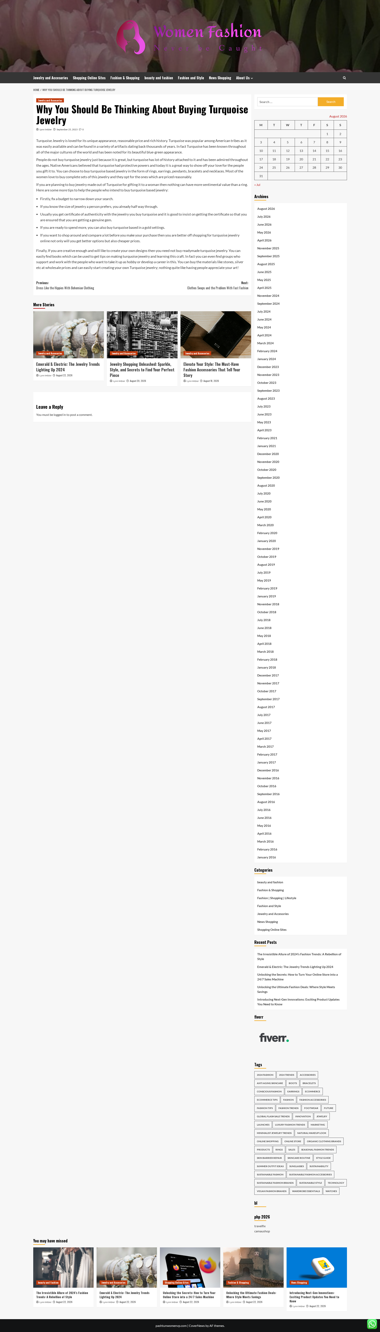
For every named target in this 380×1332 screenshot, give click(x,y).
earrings (293, 1091)
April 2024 (264, 335)
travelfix (260, 1226)
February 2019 (267, 588)
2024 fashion (265, 1074)
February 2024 (267, 351)
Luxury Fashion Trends (290, 1124)
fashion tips (265, 1108)
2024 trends (286, 1074)
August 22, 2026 (64, 375)
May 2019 (264, 580)
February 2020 (267, 533)
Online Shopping (268, 1141)
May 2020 (264, 509)
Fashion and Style (191, 77)
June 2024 (264, 319)
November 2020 (268, 462)
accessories (307, 1074)
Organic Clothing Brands (324, 1141)
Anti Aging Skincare (270, 1083)
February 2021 (267, 438)
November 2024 (268, 295)
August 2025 (266, 264)
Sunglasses (296, 1166)
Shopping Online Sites (89, 77)
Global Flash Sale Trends (273, 1116)
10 (261, 150)
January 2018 (266, 667)
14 (314, 150)
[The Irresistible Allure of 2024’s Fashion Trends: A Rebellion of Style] (63, 1267)
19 (288, 159)
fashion (288, 1099)
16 (340, 150)
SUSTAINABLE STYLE (310, 1182)
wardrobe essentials (306, 1191)
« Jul (257, 184)
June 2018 (264, 628)
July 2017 (264, 715)
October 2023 (266, 382)
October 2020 (266, 469)
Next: (217, 285)
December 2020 (268, 454)
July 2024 (264, 311)
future (328, 1108)
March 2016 (265, 841)
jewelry (321, 1116)
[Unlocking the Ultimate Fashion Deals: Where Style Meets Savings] (253, 1267)
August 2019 (266, 564)
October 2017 (266, 691)
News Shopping (220, 77)
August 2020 (266, 485)
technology (336, 1182)
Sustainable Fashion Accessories (310, 1174)
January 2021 (266, 446)
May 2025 (264, 280)
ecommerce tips (267, 1099)
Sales (291, 1149)
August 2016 (266, 802)
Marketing (318, 1124)
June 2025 (264, 272)
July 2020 (264, 493)
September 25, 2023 (67, 129)
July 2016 (264, 810)
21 (314, 159)
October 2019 (266, 556)
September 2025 (268, 256)
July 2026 (264, 216)
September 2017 (268, 699)
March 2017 (265, 746)
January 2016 (266, 857)
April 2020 (264, 517)
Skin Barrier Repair (269, 1157)
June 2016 (264, 817)
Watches (331, 1191)
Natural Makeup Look (311, 1132)
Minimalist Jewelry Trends (274, 1132)
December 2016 (268, 770)
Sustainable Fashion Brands (275, 1182)
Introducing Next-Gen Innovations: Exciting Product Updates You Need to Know (298, 1002)
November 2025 (268, 248)
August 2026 (266, 208)
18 (274, 159)
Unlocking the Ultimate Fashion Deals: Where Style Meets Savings (296, 989)
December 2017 (268, 675)
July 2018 (264, 620)
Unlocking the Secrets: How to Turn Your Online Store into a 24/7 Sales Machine (297, 977)
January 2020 (266, 541)
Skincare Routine (299, 1157)
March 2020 (265, 525)
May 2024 (264, 327)
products (263, 1149)
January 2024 (266, 359)
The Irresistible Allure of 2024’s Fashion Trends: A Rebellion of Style (299, 956)
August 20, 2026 (138, 380)
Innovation (303, 1116)
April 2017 (264, 738)
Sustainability (319, 1166)
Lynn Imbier (46, 129)
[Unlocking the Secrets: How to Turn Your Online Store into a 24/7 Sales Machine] (190, 1267)
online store (292, 1141)
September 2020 (268, 477)
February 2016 (267, 849)
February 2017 (267, 754)
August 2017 (266, 707)
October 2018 (266, 612)
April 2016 (264, 833)
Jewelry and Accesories (50, 77)
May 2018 (264, 636)
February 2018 (267, 659)
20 (301, 159)
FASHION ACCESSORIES (312, 1099)
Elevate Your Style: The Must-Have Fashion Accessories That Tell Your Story (211, 369)
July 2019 (264, 572)
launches (263, 1124)
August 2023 (266, 398)
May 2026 (264, 232)
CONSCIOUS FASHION (269, 1091)
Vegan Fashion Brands (271, 1191)
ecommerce (312, 1091)
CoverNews (197, 1325)
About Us (243, 77)
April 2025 (264, 287)
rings (279, 1149)
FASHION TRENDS (288, 1108)
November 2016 (268, 778)
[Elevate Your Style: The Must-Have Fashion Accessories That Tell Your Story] (215, 334)
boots (293, 1083)
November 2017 (268, 683)
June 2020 (264, 501)
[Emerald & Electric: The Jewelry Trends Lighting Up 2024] (68, 334)
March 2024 (265, 343)
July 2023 (264, 406)
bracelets (309, 1083)
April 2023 (264, 430)
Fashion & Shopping (125, 77)
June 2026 (264, 224)
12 (288, 150)
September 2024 (268, 303)
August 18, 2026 (211, 380)
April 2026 (264, 240)
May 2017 (264, 730)
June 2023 (264, 414)
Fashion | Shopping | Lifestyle (276, 898)
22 (327, 159)
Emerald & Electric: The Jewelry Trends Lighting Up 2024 (68, 367)
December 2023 (268, 367)
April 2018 (264, 643)
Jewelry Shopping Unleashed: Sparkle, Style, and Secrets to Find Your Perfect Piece (142, 369)
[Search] (344, 77)
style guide (323, 1157)
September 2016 (268, 794)
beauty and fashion (158, 77)
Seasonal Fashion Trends (317, 1149)
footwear (311, 1108)
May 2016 (264, 825)
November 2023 (268, 375)
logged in (60, 414)
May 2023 (264, 422)
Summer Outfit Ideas (270, 1166)
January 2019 (266, 596)
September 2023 (268, 390)
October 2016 (266, 786)
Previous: (65, 285)
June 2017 (264, 723)
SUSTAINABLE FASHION (270, 1174)
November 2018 (268, 604)
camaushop (262, 1231)
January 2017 (266, 762)
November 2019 (268, 549)
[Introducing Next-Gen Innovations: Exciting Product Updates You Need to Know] (317, 1267)
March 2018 (265, 651)
